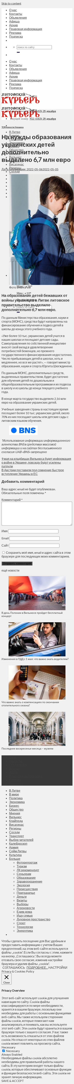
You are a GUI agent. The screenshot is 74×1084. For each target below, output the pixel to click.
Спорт (21, 923)
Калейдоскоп (18, 843)
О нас (13, 10)
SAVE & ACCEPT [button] (13, 1080)
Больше (14, 858)
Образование (26, 877)
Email (5, 538)
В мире (14, 794)
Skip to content (11, 3)
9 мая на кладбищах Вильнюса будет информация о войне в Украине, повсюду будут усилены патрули (36, 462)
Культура (15, 855)
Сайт (5, 545)
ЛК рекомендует (28, 870)
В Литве (14, 132)
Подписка (16, 36)
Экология (23, 885)
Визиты (22, 900)
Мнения (14, 813)
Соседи (14, 171)
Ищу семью (25, 915)
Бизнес (14, 805)
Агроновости (26, 908)
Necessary (13, 1051)
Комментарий (12, 499)
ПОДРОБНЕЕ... (37, 967)
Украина (19, 127)
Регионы (15, 828)
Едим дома (24, 911)
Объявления (18, 17)
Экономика (17, 802)
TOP (3, 127)
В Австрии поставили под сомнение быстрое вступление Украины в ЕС (33, 472)
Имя (5, 531)
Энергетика (25, 930)
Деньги (22, 896)
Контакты (15, 14)
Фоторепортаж (27, 862)
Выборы (22, 904)
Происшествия (27, 889)
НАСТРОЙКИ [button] (57, 967)
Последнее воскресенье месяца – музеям (28, 748)
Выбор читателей (21, 839)
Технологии (25, 927)
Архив (13, 25)
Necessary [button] (8, 1047)
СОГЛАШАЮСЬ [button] (13, 967)
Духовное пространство (33, 919)
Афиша (14, 21)
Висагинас (16, 164)
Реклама (15, 32)
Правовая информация (25, 29)
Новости (10, 127)
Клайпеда (16, 821)
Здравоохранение (29, 881)
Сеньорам (24, 874)
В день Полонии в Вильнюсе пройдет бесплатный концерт (32, 614)
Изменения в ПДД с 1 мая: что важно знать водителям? (35, 659)
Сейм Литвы (18, 851)
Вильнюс (15, 817)
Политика (16, 798)
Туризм (22, 866)
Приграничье (26, 892)
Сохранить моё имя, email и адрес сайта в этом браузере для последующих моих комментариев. (36, 554)
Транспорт (16, 836)
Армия (13, 847)
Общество (16, 809)
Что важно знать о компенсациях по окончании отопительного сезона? (30, 703)
